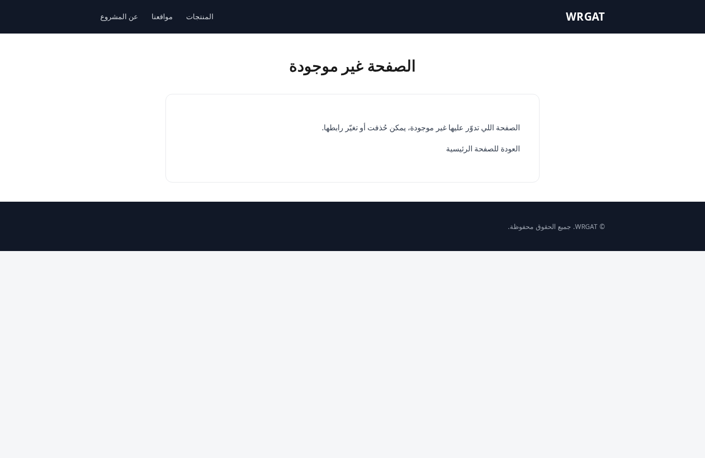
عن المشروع (119, 16)
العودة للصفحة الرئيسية (483, 148)
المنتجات (199, 16)
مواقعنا (162, 16)
